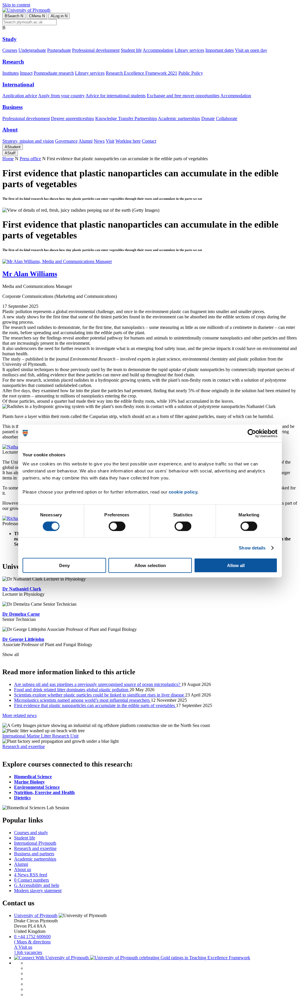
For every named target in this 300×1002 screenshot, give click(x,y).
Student (13, 147)
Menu (37, 16)
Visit (110, 141)
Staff (10, 153)
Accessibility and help (36, 885)
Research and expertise (23, 746)
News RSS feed (30, 874)
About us (22, 869)
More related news (19, 715)
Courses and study (31, 832)
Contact (149, 141)
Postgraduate (59, 50)
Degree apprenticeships (72, 118)
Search (14, 16)
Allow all (236, 565)
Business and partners (34, 853)
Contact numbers (31, 880)
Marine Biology (29, 781)
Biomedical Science (33, 776)
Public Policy (190, 73)
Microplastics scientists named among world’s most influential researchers (82, 700)
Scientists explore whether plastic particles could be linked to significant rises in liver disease (99, 694)
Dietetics (22, 797)
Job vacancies (28, 952)
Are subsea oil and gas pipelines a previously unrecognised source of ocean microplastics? (97, 684)
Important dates (219, 50)
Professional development (96, 50)
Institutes (10, 73)
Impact (26, 73)
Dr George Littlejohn (23, 639)
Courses (9, 50)
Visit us (23, 947)
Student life (131, 50)
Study (9, 39)
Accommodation (158, 50)
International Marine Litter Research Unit (40, 735)
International (18, 84)
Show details (252, 547)
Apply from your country (61, 95)
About (10, 130)
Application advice (19, 95)
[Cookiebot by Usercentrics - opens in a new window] (251, 433)
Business (12, 107)
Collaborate (226, 118)
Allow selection (150, 565)
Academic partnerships (179, 118)
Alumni (86, 141)
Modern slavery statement (38, 890)
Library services (189, 50)
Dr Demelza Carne (21, 614)
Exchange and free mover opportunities (183, 95)
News (99, 141)
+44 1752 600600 (32, 936)
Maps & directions (32, 941)
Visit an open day (251, 50)
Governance (66, 141)
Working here (128, 141)
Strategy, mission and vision (28, 141)
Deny (64, 565)
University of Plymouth (35, 915)
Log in (59, 16)
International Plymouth (35, 843)
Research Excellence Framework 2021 (141, 73)
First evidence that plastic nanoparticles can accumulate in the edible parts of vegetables (95, 705)
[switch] (117, 526)
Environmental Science (37, 787)
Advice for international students (116, 95)
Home (8, 158)
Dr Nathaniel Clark (21, 588)
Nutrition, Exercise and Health (44, 792)
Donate (208, 118)
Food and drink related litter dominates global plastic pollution (71, 689)
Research (13, 62)
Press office (30, 158)
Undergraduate (32, 50)
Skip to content (16, 4)
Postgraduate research (54, 73)
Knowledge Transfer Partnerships (126, 118)
